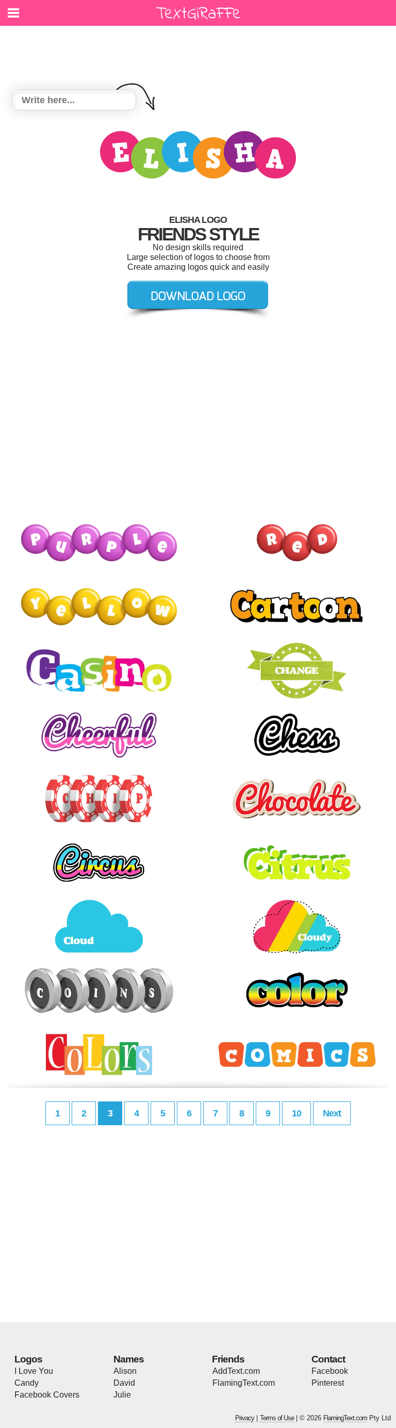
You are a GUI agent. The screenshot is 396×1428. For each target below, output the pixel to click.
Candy (26, 1382)
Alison (125, 1371)
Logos (28, 1359)
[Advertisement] (200, 51)
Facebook (329, 1371)
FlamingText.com (243, 1382)
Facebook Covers (46, 1394)
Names (128, 1359)
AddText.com (236, 1371)
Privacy (244, 1418)
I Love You (33, 1371)
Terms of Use (277, 1418)
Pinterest (327, 1382)
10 (296, 1113)
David (124, 1382)
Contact (328, 1359)
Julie (122, 1394)
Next (332, 1113)
